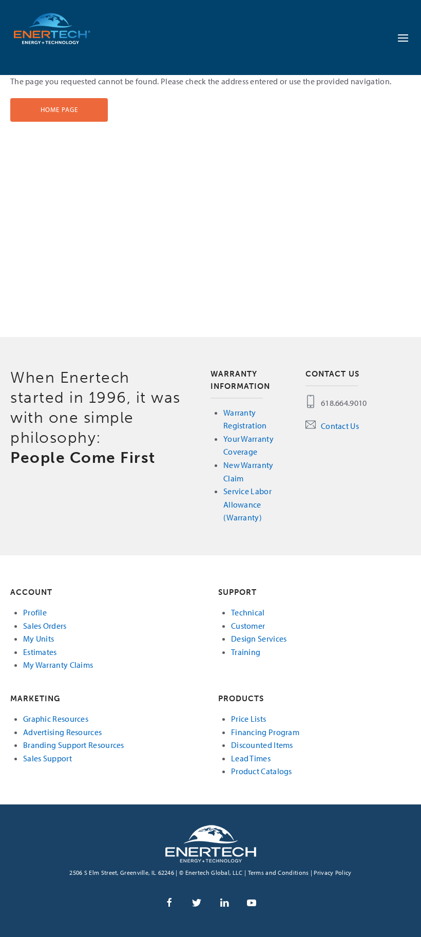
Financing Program (265, 732)
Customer (248, 626)
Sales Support (47, 758)
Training (245, 652)
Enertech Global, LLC (61, 28)
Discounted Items (262, 745)
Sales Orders (45, 626)
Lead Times (251, 758)
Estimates (40, 652)
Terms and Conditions (278, 872)
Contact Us (340, 426)
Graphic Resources (55, 719)
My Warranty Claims (58, 665)
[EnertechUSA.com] (210, 842)
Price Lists (248, 719)
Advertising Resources (62, 732)
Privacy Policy (332, 872)
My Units (38, 638)
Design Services (259, 638)
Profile (35, 612)
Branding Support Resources (73, 745)
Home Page (59, 109)
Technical (248, 612)
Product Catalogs (261, 771)
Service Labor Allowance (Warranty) (247, 504)
